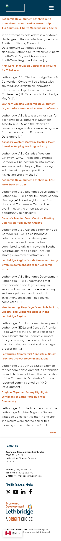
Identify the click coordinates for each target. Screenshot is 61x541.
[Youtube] (15, 492)
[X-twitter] (8, 492)
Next (54, 432)
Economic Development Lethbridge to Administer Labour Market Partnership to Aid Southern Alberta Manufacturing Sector (29, 23)
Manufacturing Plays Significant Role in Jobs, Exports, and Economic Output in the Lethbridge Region (30, 312)
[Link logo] (15, 8)
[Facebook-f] (30, 491)
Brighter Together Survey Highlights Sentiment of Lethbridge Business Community (25, 397)
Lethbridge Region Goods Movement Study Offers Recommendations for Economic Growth (30, 265)
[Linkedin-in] (23, 492)
